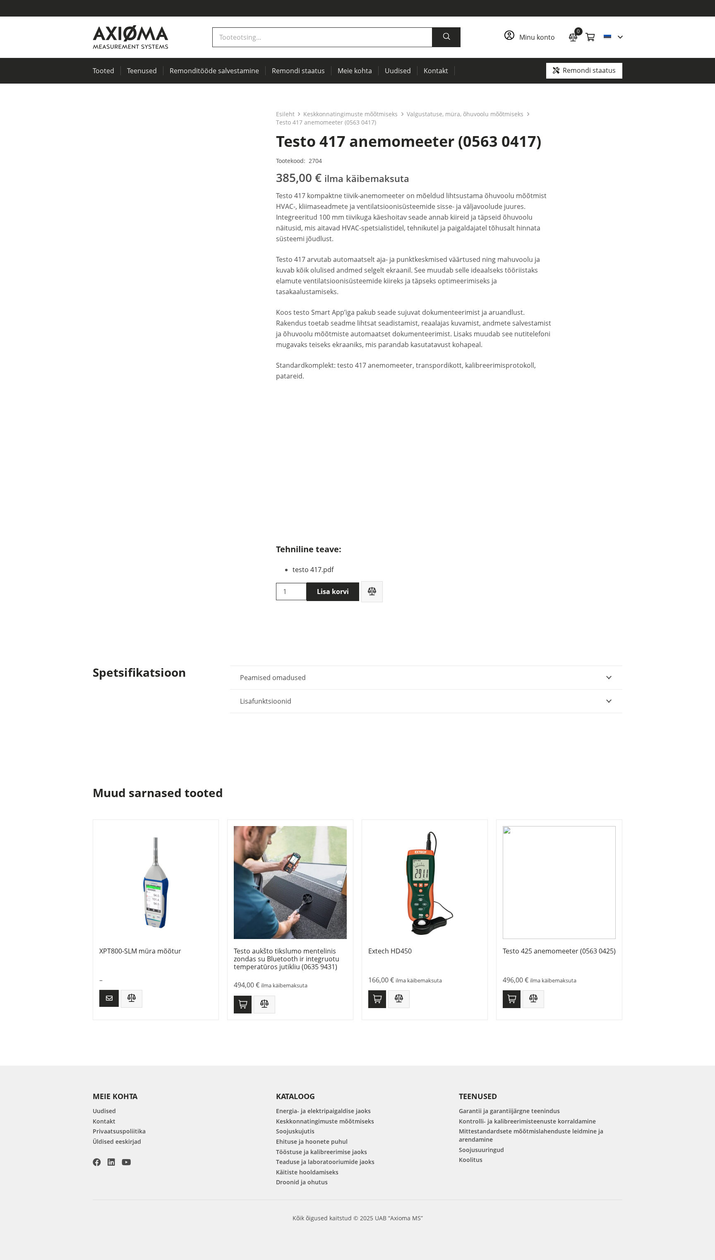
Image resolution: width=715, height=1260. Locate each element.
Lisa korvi (333, 591)
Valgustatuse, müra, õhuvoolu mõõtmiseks (465, 114)
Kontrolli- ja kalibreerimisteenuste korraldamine (527, 1121)
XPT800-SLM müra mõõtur (140, 951)
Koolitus (470, 1160)
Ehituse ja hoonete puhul (312, 1141)
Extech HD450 (390, 951)
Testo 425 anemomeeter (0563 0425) (559, 951)
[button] (613, 37)
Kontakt (104, 1121)
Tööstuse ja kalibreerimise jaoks (321, 1152)
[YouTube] (126, 1162)
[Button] (109, 998)
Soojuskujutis (295, 1131)
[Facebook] (97, 1162)
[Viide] (532, 37)
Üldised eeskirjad (117, 1141)
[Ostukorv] (590, 37)
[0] (573, 36)
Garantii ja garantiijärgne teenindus (509, 1111)
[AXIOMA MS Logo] (130, 37)
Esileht (285, 114)
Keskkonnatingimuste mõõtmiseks (350, 114)
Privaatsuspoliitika (119, 1131)
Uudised (104, 1111)
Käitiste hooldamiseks (307, 1172)
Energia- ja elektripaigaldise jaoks (323, 1111)
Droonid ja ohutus (302, 1182)
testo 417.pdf (313, 569)
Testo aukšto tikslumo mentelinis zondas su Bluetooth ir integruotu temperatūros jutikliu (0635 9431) (286, 958)
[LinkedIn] (111, 1162)
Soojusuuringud (481, 1150)
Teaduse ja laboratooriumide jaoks (325, 1162)
